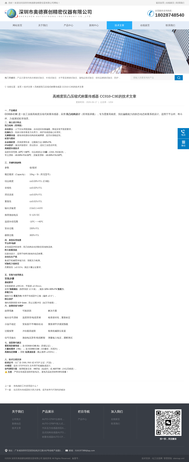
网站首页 (17, 25)
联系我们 (180, 3)
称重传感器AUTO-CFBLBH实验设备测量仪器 (54, 437)
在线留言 (170, 3)
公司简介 (16, 419)
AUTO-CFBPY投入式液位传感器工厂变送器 (54, 423)
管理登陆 (168, 458)
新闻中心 (94, 25)
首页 (19, 87)
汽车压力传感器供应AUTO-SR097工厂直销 (54, 428)
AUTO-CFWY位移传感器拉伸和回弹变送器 (54, 419)
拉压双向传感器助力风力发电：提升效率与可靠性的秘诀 (39, 390)
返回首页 (160, 3)
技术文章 (119, 25)
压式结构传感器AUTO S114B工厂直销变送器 (54, 432)
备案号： (76, 458)
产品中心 (68, 25)
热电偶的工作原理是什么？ (26, 386)
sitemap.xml (178, 458)
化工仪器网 (157, 458)
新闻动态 (16, 423)
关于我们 (43, 25)
